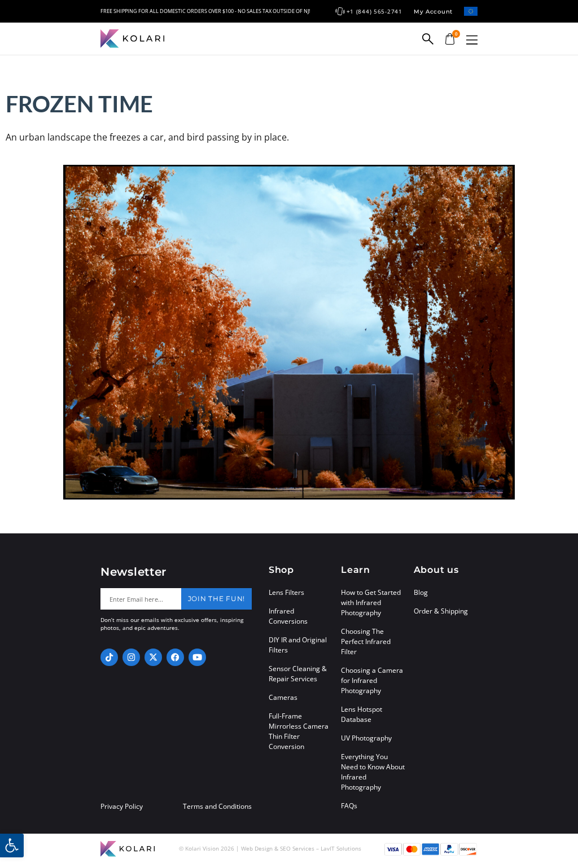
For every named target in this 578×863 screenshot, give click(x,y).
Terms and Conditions (217, 806)
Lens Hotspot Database (361, 714)
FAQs (349, 806)
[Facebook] (175, 657)
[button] (472, 40)
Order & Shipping (441, 611)
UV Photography (366, 738)
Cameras (283, 697)
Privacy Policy (121, 806)
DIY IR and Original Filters (298, 645)
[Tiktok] (109, 657)
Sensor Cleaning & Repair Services (298, 674)
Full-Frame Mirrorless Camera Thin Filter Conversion (299, 731)
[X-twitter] (153, 657)
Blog (421, 592)
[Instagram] (131, 657)
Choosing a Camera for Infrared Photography (372, 680)
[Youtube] (197, 657)
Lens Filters (286, 592)
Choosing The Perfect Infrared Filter (366, 641)
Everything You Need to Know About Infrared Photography (373, 772)
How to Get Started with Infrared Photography (371, 602)
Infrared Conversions (288, 616)
